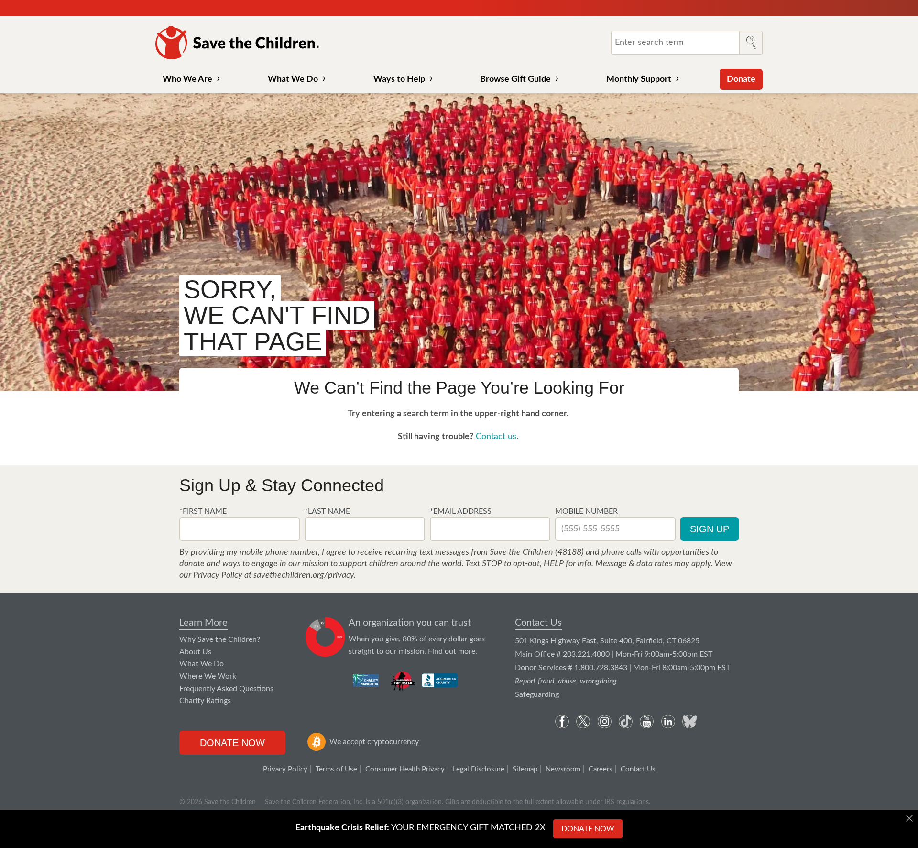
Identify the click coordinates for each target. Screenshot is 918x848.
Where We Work (207, 676)
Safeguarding (537, 694)
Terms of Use (336, 769)
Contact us (496, 436)
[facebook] (562, 721)
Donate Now (232, 743)
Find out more (451, 651)
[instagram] (605, 721)
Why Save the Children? (219, 639)
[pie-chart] (325, 637)
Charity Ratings (205, 701)
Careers (600, 769)
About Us (195, 652)
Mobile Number (586, 511)
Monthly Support (638, 79)
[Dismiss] (909, 818)
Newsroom (563, 769)
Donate (741, 79)
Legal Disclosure (478, 769)
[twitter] (583, 721)
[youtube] (647, 721)
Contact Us (538, 623)
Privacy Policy (285, 769)
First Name (205, 511)
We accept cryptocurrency (374, 742)
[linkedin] (668, 721)
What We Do (293, 79)
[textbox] (239, 529)
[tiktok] (626, 721)
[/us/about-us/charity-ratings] (366, 681)
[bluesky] (689, 721)
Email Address (462, 511)
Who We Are (187, 79)
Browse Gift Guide (515, 79)
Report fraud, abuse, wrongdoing (566, 681)
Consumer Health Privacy (405, 769)
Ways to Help (399, 79)
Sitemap (525, 769)
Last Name (329, 511)
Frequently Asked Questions (226, 689)
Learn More (203, 623)
